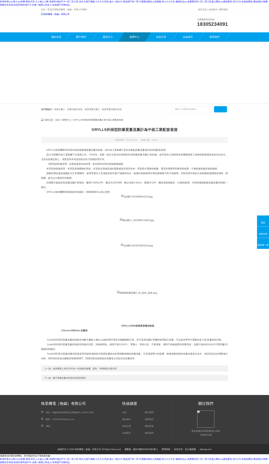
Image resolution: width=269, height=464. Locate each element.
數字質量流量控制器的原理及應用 (69, 378)
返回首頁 (202, 9)
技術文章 (161, 37)
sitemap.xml (205, 449)
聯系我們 (223, 9)
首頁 (57, 120)
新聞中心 (134, 37)
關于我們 (81, 37)
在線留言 (213, 9)
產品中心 (108, 37)
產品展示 (126, 419)
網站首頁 (56, 37)
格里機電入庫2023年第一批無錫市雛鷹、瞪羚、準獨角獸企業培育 (85, 368)
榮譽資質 (149, 426)
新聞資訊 (149, 419)
